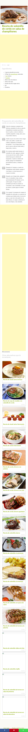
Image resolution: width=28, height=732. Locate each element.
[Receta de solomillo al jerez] (14, 531)
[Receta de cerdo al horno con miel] (14, 488)
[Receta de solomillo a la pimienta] (14, 551)
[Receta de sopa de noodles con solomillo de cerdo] (14, 399)
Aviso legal (6, 728)
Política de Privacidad (18, 728)
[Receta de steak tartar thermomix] (14, 422)
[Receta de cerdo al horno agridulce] (14, 509)
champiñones (14, 74)
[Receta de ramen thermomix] (14, 443)
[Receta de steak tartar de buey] (14, 377)
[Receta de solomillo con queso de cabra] (14, 600)
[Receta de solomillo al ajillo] (14, 653)
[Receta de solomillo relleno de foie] (14, 633)
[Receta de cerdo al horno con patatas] (14, 465)
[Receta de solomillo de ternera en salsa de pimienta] (14, 674)
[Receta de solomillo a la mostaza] (14, 579)
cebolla (8, 78)
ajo (6, 76)
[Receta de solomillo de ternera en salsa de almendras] (14, 697)
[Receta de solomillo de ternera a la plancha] (14, 624)
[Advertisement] (14, 49)
